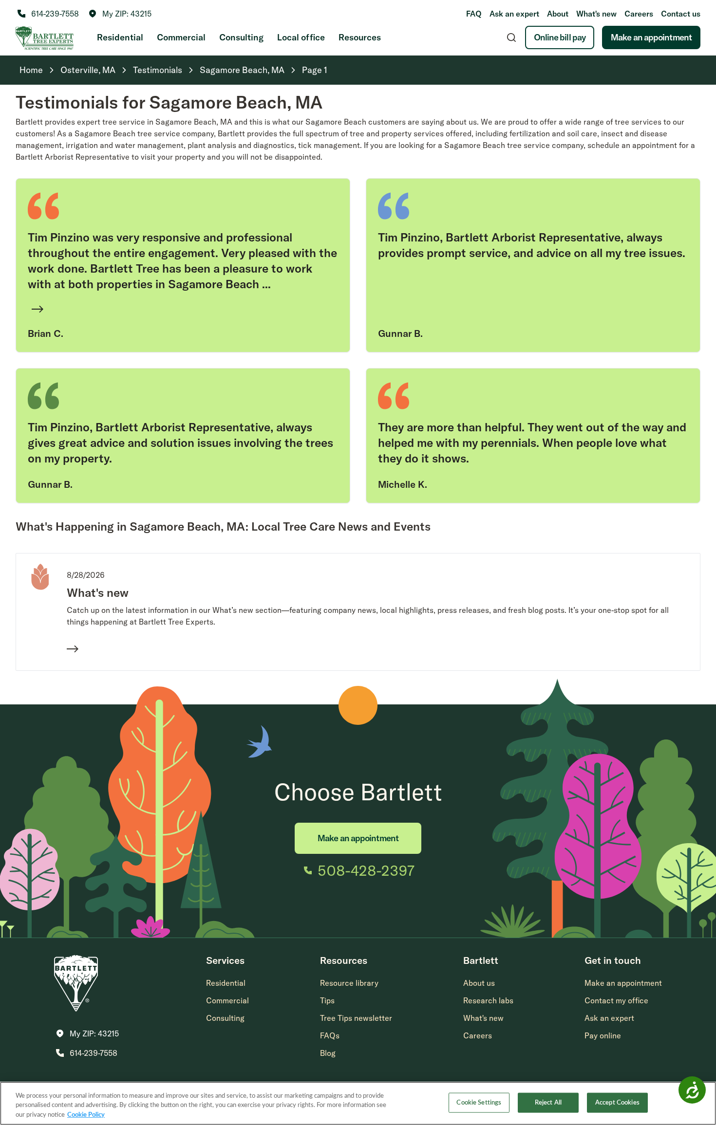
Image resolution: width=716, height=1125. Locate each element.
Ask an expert (514, 13)
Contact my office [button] (616, 1000)
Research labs (488, 1000)
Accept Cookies (617, 1102)
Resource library (349, 983)
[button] (120, 13)
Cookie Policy (86, 1115)
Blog (328, 1053)
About (557, 13)
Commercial (181, 37)
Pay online (602, 1035)
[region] (358, 1103)
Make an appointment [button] (623, 983)
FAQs (329, 1035)
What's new (596, 13)
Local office (301, 37)
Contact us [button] (680, 13)
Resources (360, 37)
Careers (638, 13)
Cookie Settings (478, 1102)
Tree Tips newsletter (356, 1018)
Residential (120, 37)
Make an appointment (651, 37)
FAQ (474, 13)
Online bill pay (560, 37)
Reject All (548, 1102)
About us (479, 983)
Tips (327, 1000)
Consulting (241, 37)
